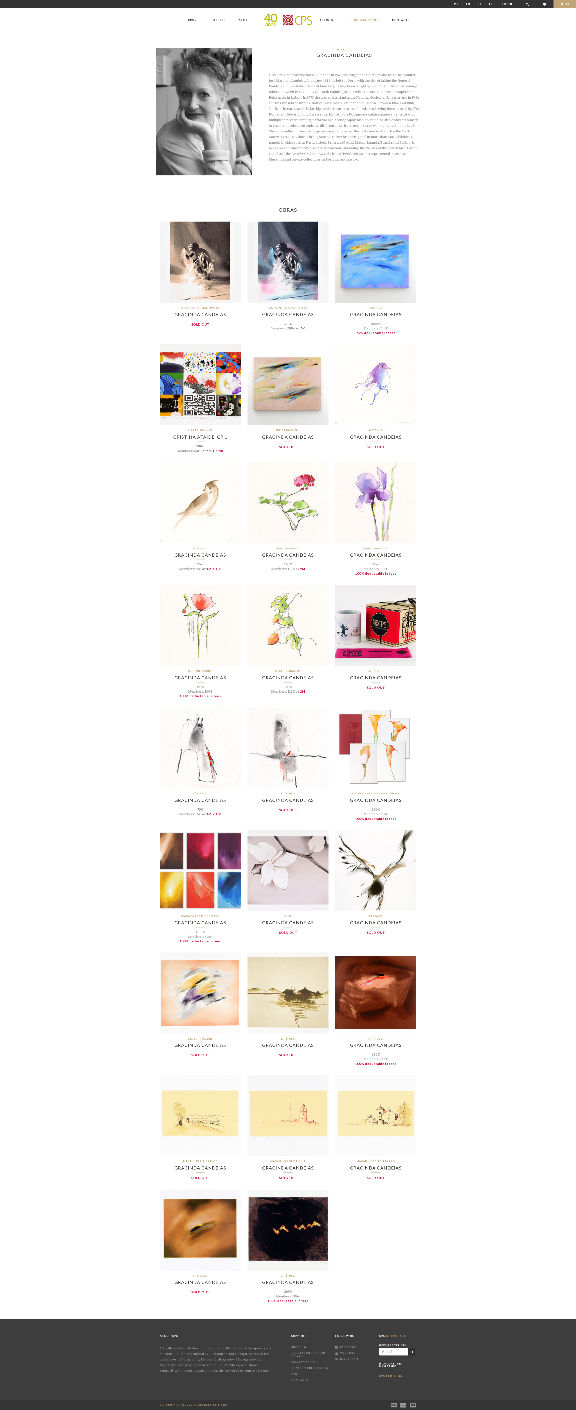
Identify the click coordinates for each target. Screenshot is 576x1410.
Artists (326, 20)
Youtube (347, 1352)
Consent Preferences (309, 1368)
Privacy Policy (304, 1362)
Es (480, 3)
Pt (456, 3)
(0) (566, 3)
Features (217, 20)
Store (244, 20)
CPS (191, 20)
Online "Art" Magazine (392, 1365)
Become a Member (361, 20)
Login (507, 3)
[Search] (527, 4)
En (468, 3)
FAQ (294, 1374)
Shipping (298, 1347)
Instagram (348, 1359)
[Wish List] (545, 4)
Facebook (348, 1347)
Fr (491, 3)
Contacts (401, 20)
